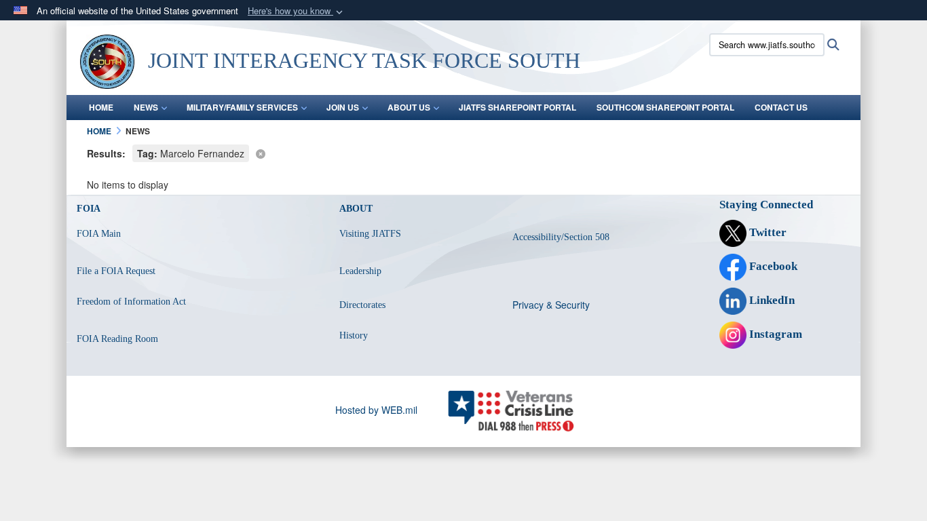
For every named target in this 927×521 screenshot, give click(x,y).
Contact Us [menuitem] (781, 107)
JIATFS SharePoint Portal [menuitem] (517, 107)
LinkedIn (770, 300)
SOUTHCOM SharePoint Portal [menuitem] (665, 107)
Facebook (771, 266)
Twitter (766, 232)
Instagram (774, 334)
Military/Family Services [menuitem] (242, 107)
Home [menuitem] (101, 107)
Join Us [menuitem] (342, 107)
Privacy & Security (551, 304)
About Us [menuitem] (408, 107)
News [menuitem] (146, 107)
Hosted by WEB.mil (376, 410)
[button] (296, 11)
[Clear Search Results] (463, 152)
